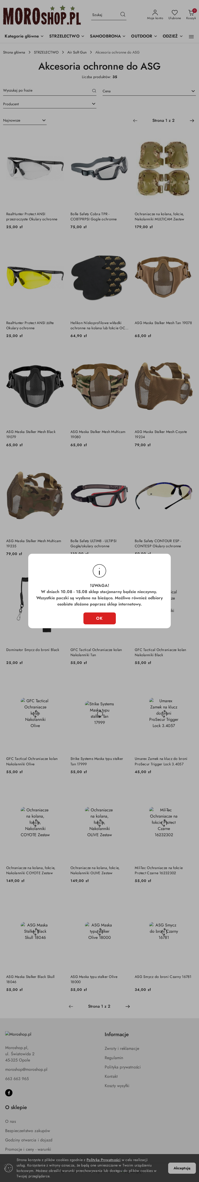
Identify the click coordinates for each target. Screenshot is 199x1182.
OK (99, 618)
